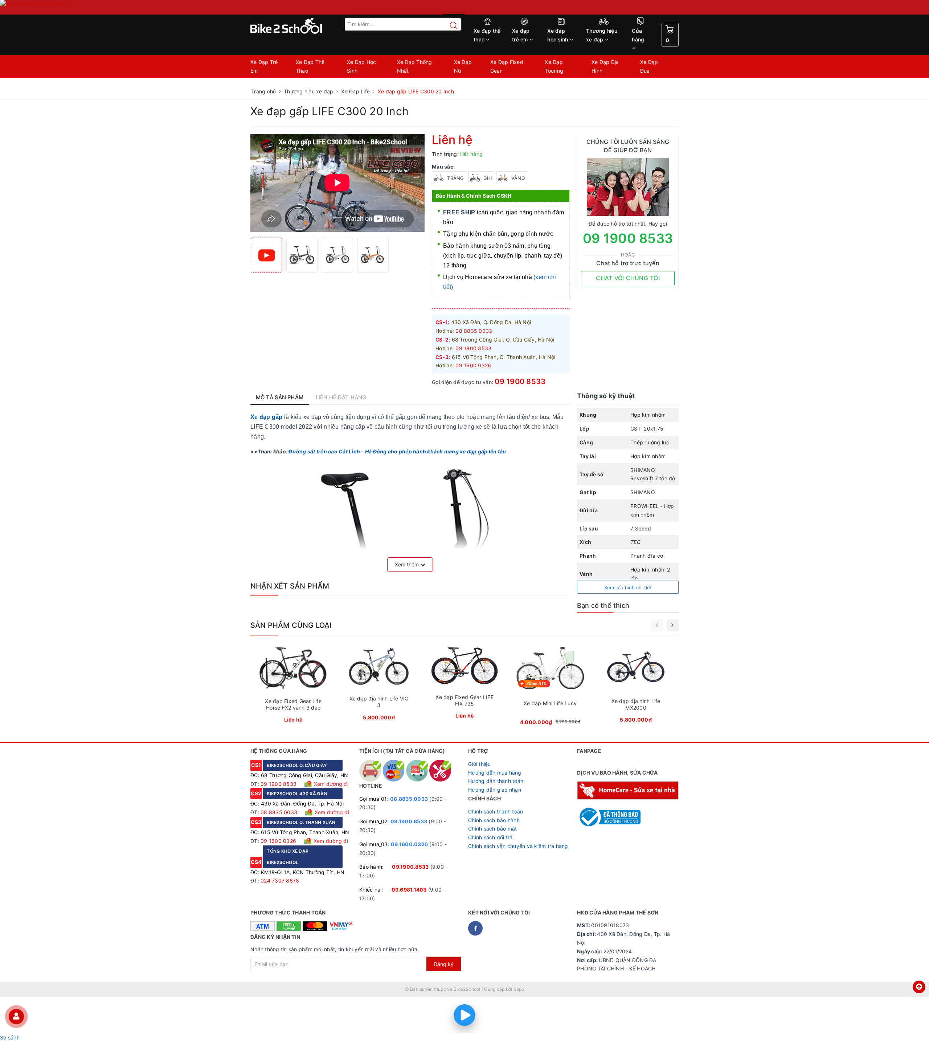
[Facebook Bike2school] (475, 928)
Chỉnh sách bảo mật (492, 828)
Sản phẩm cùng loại (291, 625)
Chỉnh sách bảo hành (494, 820)
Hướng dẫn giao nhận (494, 790)
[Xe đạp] (464, 7)
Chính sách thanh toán (495, 811)
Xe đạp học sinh (558, 35)
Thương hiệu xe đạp (601, 35)
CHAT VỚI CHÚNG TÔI (628, 278)
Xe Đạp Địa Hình (605, 66)
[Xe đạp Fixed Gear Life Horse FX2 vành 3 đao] (293, 686)
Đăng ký (444, 964)
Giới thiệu (479, 764)
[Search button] (450, 25)
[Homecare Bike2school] (628, 790)
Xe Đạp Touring (554, 66)
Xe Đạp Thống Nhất (414, 66)
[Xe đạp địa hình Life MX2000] (636, 686)
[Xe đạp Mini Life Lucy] (550, 687)
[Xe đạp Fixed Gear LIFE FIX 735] (464, 684)
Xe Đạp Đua (649, 66)
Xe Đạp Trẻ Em (264, 66)
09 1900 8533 (520, 381)
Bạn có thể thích (603, 605)
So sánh (10, 1037)
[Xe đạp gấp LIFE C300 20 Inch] (302, 255)
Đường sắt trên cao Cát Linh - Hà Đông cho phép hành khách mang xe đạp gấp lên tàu (397, 451)
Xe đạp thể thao (487, 35)
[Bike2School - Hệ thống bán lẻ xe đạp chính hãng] (301, 26)
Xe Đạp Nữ (463, 66)
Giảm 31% (537, 683)
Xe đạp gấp (266, 417)
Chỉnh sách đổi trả (490, 837)
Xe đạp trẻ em (521, 35)
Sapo (518, 989)
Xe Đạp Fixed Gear (506, 66)
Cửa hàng (638, 35)
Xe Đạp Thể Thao (310, 66)
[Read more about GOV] (609, 814)
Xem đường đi (330, 784)
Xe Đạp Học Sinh (361, 66)
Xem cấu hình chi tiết (628, 587)
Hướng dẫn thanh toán (495, 781)
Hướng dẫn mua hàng (494, 773)
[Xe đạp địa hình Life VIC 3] (379, 684)
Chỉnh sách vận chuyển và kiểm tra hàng (518, 846)
